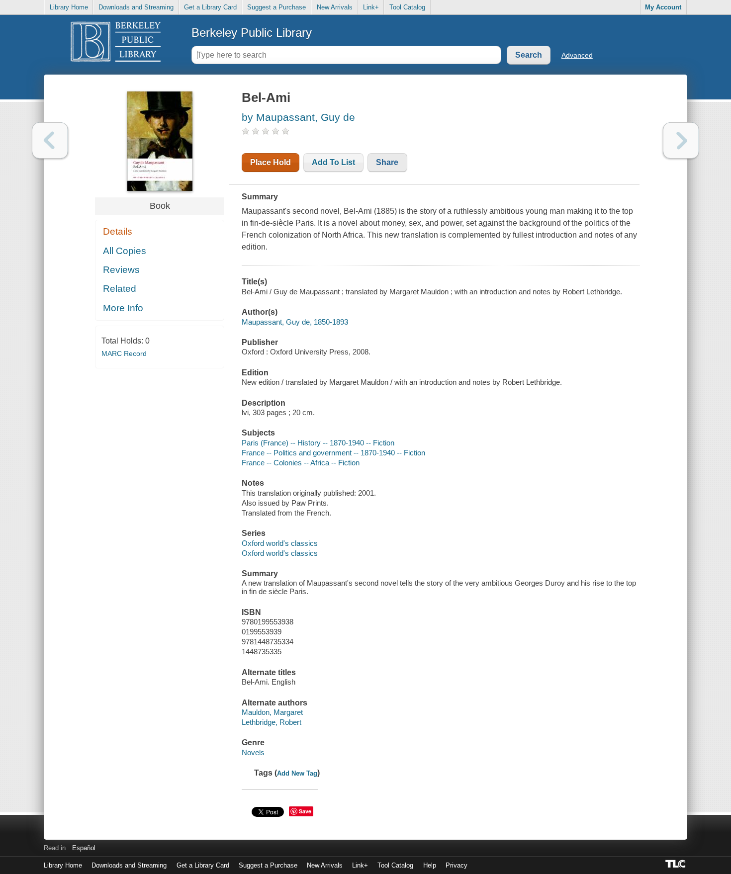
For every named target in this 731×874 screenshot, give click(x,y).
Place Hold (270, 162)
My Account (663, 7)
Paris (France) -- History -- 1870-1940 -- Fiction (318, 442)
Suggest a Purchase (276, 7)
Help (429, 865)
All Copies (124, 251)
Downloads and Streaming (136, 7)
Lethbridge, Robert (271, 722)
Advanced (577, 55)
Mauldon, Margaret (272, 712)
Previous (50, 140)
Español (83, 848)
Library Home (69, 7)
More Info (123, 308)
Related (119, 288)
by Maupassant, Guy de (298, 117)
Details (117, 231)
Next (681, 140)
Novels (253, 752)
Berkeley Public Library (251, 32)
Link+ (371, 7)
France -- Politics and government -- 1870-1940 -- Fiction (333, 452)
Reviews (121, 269)
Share (387, 162)
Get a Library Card (210, 7)
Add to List (333, 162)
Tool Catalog (407, 7)
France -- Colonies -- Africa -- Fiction (301, 462)
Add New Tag (297, 773)
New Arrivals (335, 7)
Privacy (456, 865)
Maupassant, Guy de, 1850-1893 (295, 322)
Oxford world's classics (280, 543)
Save (305, 811)
